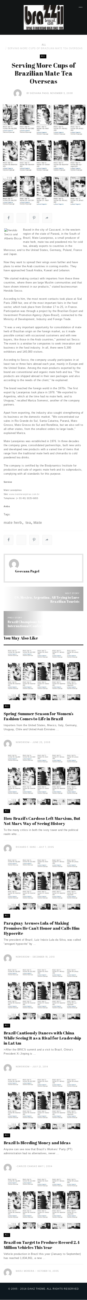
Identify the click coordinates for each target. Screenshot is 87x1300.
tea (27, 523)
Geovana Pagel (39, 93)
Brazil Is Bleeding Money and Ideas (37, 1142)
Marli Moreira (25, 1271)
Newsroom (23, 742)
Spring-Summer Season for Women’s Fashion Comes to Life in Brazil (38, 716)
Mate (37, 523)
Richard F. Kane (26, 847)
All (44, 44)
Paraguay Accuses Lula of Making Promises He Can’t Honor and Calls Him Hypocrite (42, 928)
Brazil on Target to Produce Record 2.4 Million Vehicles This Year (42, 1245)
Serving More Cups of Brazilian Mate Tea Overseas (45, 48)
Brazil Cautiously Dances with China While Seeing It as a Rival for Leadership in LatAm (42, 1038)
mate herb (13, 523)
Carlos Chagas (27, 1166)
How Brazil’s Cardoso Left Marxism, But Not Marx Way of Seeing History (42, 821)
